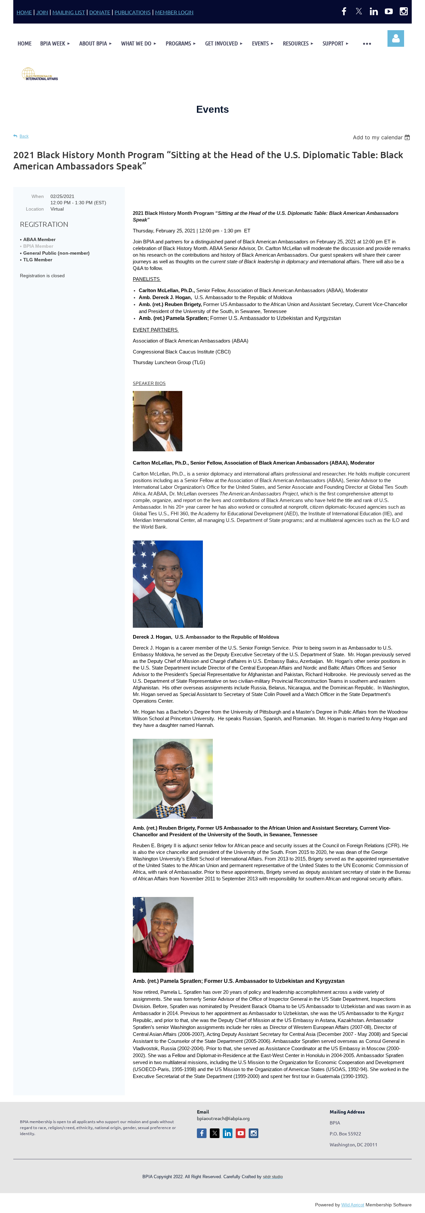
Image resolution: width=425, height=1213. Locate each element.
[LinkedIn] (374, 11)
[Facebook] (344, 11)
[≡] (367, 43)
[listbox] (382, 137)
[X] (359, 11)
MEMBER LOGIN (174, 12)
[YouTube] (388, 11)
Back (24, 136)
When (38, 196)
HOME (24, 12)
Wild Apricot (352, 1204)
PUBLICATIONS (133, 12)
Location (35, 209)
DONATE (99, 12)
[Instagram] (403, 11)
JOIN (42, 12)
